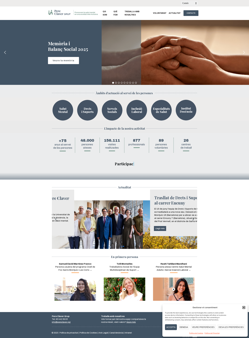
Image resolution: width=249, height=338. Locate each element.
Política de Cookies (196, 333)
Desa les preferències (231, 327)
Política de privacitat (68, 333)
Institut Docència (186, 109)
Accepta (170, 327)
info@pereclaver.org (61, 322)
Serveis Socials (112, 110)
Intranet (128, 333)
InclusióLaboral (136, 110)
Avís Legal (103, 333)
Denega (184, 327)
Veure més (131, 322)
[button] (244, 307)
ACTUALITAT (175, 13)
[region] (124, 52)
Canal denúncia (116, 333)
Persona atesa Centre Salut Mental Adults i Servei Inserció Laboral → (174, 267)
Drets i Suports (87, 110)
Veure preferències (203, 327)
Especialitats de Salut (161, 110)
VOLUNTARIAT (159, 13)
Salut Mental (63, 110)
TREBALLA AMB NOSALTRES (132, 13)
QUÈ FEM (115, 13)
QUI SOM (105, 13)
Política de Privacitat (212, 333)
